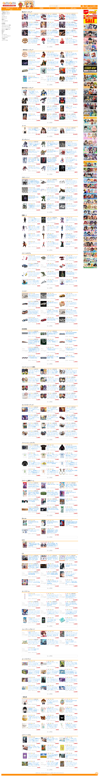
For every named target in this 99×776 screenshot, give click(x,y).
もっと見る (49, 46)
